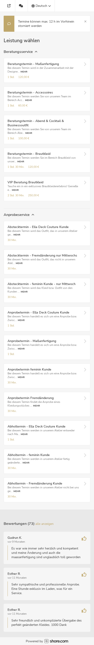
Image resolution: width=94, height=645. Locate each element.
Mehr (24, 71)
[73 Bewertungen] (21, 6)
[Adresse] (9, 6)
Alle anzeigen (44, 524)
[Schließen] (85, 21)
